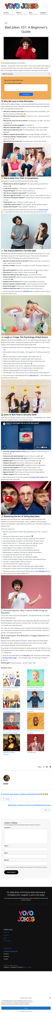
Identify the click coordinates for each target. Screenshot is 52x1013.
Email (6, 853)
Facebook (6, 954)
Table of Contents (7, 74)
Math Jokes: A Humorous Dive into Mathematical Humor (29, 805)
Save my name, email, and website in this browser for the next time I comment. (26, 867)
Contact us (7, 948)
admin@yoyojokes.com (10, 951)
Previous (7, 799)
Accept (26, 1008)
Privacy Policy (29, 1011)
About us (6, 932)
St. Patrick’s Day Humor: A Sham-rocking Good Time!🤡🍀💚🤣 (24, 794)
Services (6, 935)
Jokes (6, 23)
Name (6, 846)
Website (6, 860)
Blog (5, 938)
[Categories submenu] (47, 13)
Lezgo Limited (26, 967)
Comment (7, 827)
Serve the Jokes (26, 94)
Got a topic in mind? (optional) (12, 83)
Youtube (6, 959)
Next (45, 809)
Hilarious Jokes (43, 209)
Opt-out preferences (23, 1011)
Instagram (6, 956)
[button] (50, 998)
